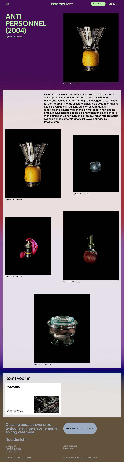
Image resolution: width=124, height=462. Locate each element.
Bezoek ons (68, 448)
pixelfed (9, 457)
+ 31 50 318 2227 (13, 450)
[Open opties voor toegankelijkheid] (7, 4)
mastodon (27, 457)
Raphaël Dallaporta (14, 37)
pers (95, 457)
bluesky (18, 457)
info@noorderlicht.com (15, 452)
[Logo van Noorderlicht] (62, 4)
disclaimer (86, 457)
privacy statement (71, 457)
